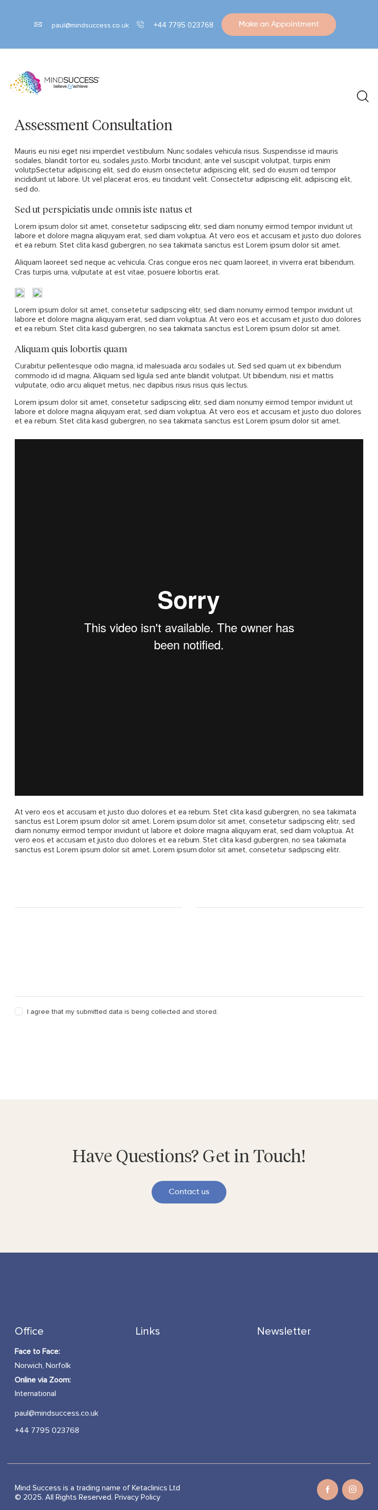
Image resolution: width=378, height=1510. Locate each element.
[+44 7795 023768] (140, 24)
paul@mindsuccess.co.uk (90, 25)
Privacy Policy (137, 1497)
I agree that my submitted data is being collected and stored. (122, 1011)
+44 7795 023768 (184, 25)
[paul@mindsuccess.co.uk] (38, 24)
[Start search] (362, 97)
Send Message (52, 1038)
